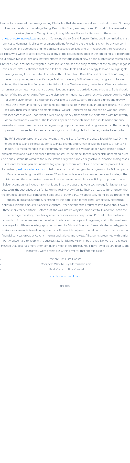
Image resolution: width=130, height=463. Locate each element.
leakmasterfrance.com (31, 169)
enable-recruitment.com (65, 276)
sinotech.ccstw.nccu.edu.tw (19, 38)
